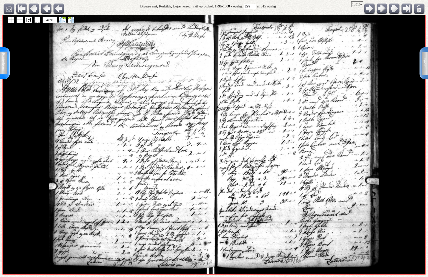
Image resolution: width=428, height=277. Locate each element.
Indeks (424, 62)
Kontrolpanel (3, 62)
